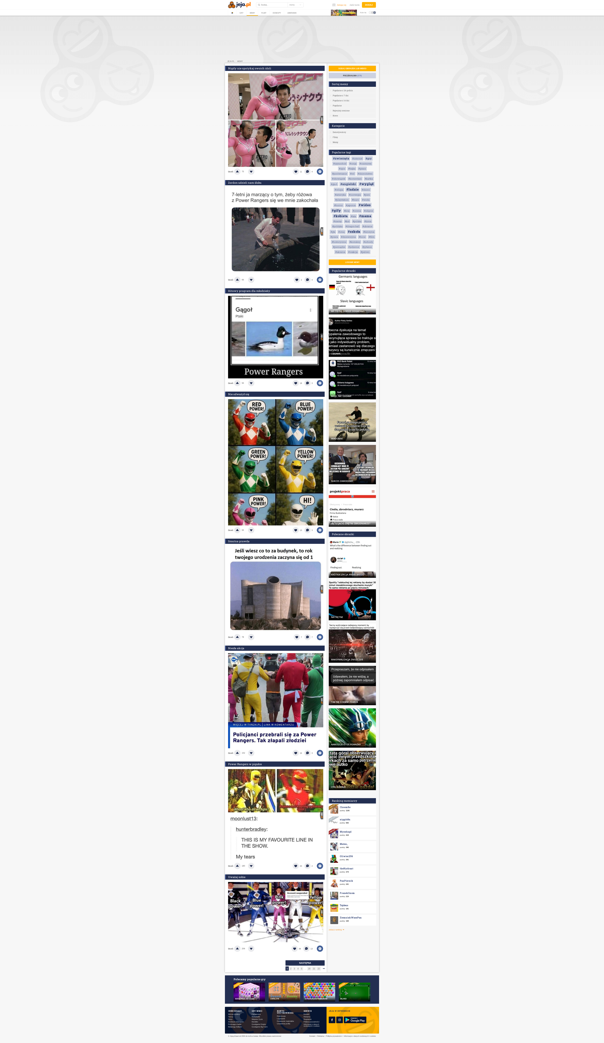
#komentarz (355, 178)
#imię (341, 231)
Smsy (230, 1019)
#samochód (339, 163)
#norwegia (355, 194)
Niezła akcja (236, 648)
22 (319, 969)
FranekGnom (347, 893)
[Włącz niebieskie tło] (374, 12)
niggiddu (345, 819)
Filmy (263, 13)
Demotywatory (339, 132)
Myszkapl (346, 831)
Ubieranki (291, 13)
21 (314, 969)
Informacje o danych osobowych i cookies (312, 1025)
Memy (252, 13)
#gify (336, 210)
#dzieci (366, 189)
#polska (357, 221)
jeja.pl (231, 61)
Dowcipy (277, 13)
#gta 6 (334, 184)
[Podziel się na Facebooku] (320, 171)
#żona (367, 221)
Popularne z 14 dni (341, 100)
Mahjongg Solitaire (235, 1027)
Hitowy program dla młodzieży (249, 291)
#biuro (355, 199)
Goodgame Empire (259, 1024)
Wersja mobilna (234, 1014)
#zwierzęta (341, 158)
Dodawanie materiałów (285, 1021)
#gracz (362, 168)
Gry (241, 13)
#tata (353, 216)
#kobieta (340, 216)
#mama (365, 216)
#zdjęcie (368, 210)
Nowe (335, 115)
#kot (347, 221)
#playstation (342, 199)
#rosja (353, 163)
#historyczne (339, 241)
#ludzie (352, 189)
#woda (365, 199)
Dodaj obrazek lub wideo (352, 68)
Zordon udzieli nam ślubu (244, 182)
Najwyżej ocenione (341, 110)
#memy (337, 221)
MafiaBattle (256, 1017)
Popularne (337, 105)
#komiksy (355, 241)
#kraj (347, 210)
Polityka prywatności (311, 1022)
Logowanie (281, 1019)
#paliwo (365, 252)
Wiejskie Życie (257, 1019)
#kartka (369, 178)
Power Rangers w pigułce (245, 764)
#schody (368, 241)
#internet (357, 158)
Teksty (230, 1017)
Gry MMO (257, 1011)
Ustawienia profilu (283, 1024)
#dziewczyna (348, 236)
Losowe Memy (352, 262)
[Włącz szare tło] (372, 12)
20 (309, 969)
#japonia (350, 205)
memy (240, 61)
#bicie (362, 236)
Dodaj (369, 5)
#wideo (365, 205)
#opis (342, 168)
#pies (367, 194)
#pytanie (367, 246)
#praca (334, 236)
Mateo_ (344, 843)
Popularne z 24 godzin (343, 90)
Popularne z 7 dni (340, 95)
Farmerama (256, 1014)
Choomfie (345, 807)
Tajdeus (344, 905)
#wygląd (366, 184)
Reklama (307, 1017)
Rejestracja (281, 1016)
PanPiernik (346, 880)
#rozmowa (365, 163)
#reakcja (353, 252)
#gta (333, 231)
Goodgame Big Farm (260, 1027)
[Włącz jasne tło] (370, 12)
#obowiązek (338, 178)
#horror (338, 205)
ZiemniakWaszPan (351, 917)
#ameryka (340, 194)
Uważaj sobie (236, 877)
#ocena (357, 210)
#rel (352, 173)
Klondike (255, 1022)
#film (371, 236)
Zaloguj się (341, 5)
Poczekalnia (352, 76)
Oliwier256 (346, 856)
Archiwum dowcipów (236, 1022)
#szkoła (354, 231)
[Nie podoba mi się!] (255, 171)
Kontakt (306, 1014)
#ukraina (340, 252)
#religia (339, 189)
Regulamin (308, 1019)
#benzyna (368, 231)
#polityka (337, 226)
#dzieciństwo (365, 173)
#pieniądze (339, 246)
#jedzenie (353, 246)
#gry (369, 158)
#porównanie (339, 173)
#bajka (351, 168)
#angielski (348, 184)
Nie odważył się (238, 394)
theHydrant (346, 868)
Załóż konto (355, 5)
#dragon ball (352, 226)
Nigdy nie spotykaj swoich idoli (249, 68)
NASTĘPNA (305, 963)
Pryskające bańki (234, 1024)
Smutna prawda (238, 541)
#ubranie (367, 226)
